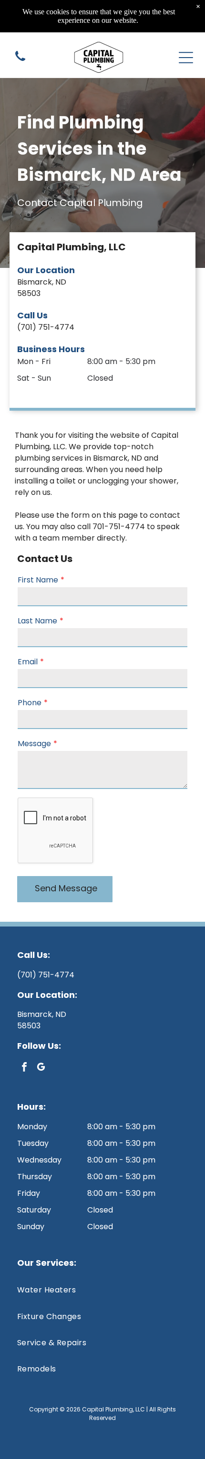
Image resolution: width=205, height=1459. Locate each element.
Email (28, 661)
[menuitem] (102, 1290)
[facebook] (24, 1068)
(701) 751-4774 (45, 327)
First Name (38, 579)
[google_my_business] (41, 1068)
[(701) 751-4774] (20, 61)
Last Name (37, 620)
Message (34, 743)
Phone (29, 702)
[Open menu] (186, 57)
